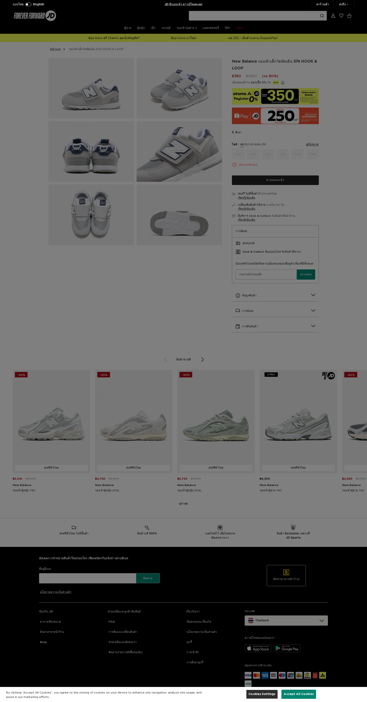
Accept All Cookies (299, 694)
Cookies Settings (261, 694)
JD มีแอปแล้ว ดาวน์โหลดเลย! (183, 4)
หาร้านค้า (322, 4)
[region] (183, 694)
